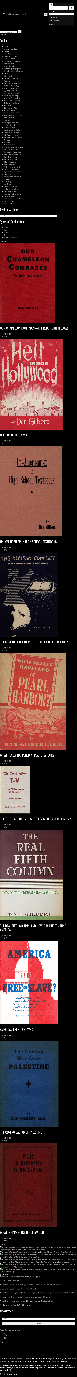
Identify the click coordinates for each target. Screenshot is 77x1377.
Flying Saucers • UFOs (10, 108)
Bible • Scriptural (9, 63)
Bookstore (8, 1330)
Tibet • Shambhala (9, 196)
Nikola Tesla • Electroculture (12, 154)
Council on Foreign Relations (12, 83)
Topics (51, 11)
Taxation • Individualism (11, 191)
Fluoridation (7, 105)
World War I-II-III (9, 203)
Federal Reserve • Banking (12, 100)
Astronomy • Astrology (10, 56)
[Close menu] (51, 4)
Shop (43, 1249)
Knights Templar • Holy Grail (12, 132)
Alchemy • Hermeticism (11, 49)
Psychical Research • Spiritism (13, 172)
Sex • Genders (8, 184)
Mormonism (7, 140)
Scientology (7, 181)
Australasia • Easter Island (12, 61)
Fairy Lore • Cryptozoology (12, 98)
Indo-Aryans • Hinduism (11, 122)
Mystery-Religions (9, 145)
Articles (6, 227)
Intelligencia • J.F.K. (9, 125)
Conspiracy (7, 81)
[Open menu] (46, 14)
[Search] (71, 8)
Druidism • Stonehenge (11, 88)
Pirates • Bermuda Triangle (12, 167)
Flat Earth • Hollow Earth (11, 103)
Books (5, 230)
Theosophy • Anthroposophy (12, 194)
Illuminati (7, 120)
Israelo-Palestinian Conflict (12, 130)
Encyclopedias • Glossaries (12, 93)
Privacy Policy (15, 1330)
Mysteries (7, 142)
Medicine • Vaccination (11, 237)
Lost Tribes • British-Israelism (13, 137)
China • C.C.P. (8, 76)
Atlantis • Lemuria (9, 58)
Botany (6, 232)
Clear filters (3, 34)
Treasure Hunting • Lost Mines (13, 199)
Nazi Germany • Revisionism (12, 152)
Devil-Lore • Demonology (11, 86)
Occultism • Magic (9, 164)
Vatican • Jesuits (9, 201)
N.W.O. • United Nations (11, 149)
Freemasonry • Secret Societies (13, 115)
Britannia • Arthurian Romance (13, 71)
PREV (3, 1245)
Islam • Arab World (9, 127)
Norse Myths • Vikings (10, 157)
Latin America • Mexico (11, 135)
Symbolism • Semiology (11, 189)
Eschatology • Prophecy (11, 95)
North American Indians (11, 159)
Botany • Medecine (9, 66)
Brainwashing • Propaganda (12, 68)
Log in (51, 24)
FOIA (5, 235)
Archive (2, 1330)
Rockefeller (7, 174)
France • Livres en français (12, 113)
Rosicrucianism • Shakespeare (13, 176)
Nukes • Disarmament (10, 162)
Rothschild (7, 179)
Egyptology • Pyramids (10, 90)
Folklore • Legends (9, 110)
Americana (7, 51)
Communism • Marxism (11, 78)
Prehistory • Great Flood (11, 169)
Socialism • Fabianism (10, 186)
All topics (6, 46)
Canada (6, 73)
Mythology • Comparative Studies (14, 147)
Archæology (7, 54)
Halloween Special (9, 117)
